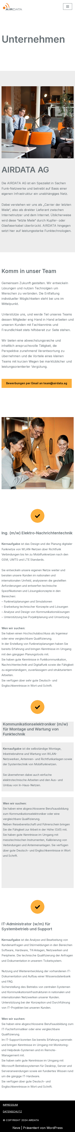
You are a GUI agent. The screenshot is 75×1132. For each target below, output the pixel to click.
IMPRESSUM (10, 1104)
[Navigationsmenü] (67, 6)
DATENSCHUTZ (12, 1111)
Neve (16, 1128)
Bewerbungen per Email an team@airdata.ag (36, 383)
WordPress (55, 1128)
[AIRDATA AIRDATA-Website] (12, 7)
